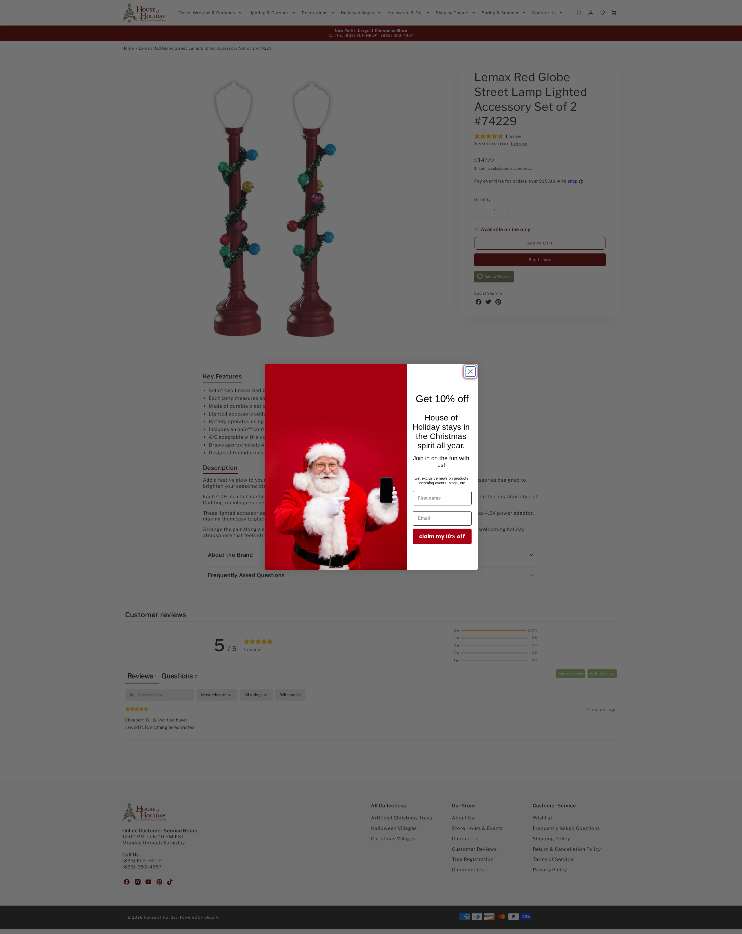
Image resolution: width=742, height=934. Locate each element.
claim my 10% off (442, 536)
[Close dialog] (470, 372)
